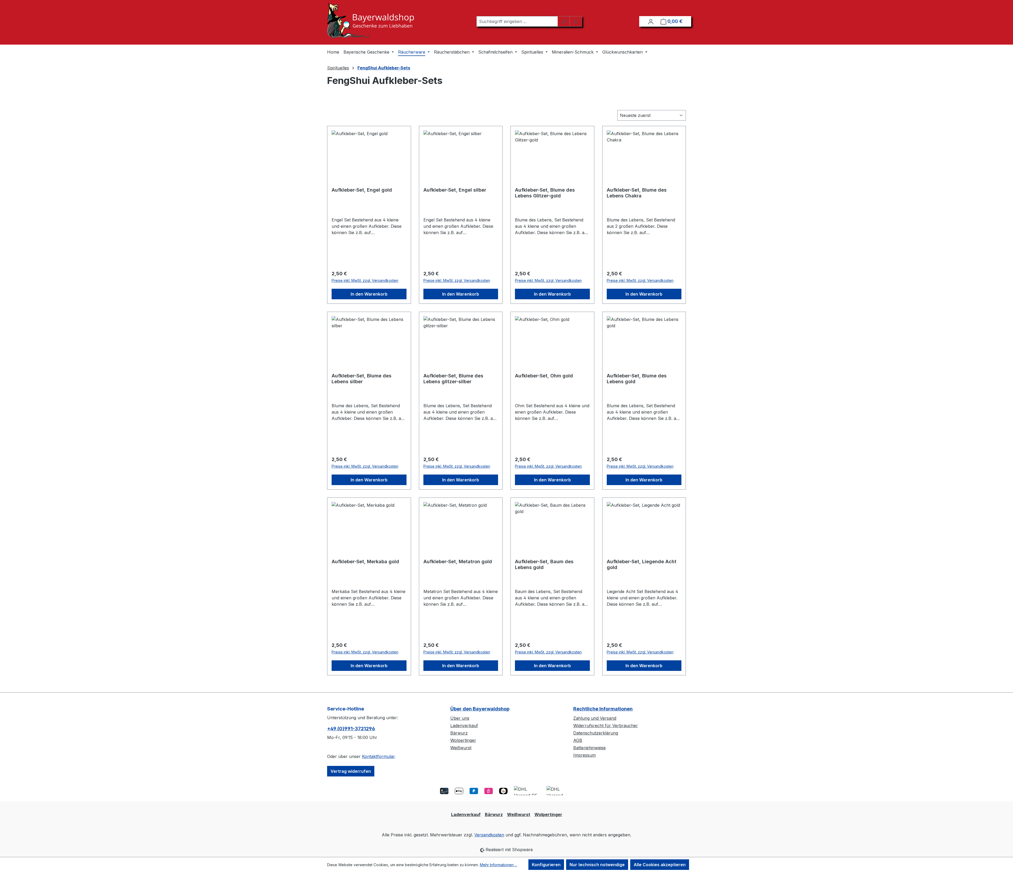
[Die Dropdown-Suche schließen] (576, 21)
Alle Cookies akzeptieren (660, 864)
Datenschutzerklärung (595, 733)
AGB (577, 740)
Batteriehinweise (589, 747)
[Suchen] (563, 21)
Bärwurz (459, 733)
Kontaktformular (378, 756)
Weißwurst (460, 747)
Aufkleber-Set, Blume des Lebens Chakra (637, 192)
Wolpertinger (463, 740)
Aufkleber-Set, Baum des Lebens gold (544, 564)
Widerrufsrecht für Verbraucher (605, 725)
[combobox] (517, 21)
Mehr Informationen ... (498, 864)
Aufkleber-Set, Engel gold (362, 190)
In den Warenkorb (369, 294)
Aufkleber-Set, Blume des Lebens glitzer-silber (453, 378)
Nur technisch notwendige (597, 864)
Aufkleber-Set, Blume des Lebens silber (361, 378)
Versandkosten (489, 834)
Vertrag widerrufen (351, 771)
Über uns (459, 718)
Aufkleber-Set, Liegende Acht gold (641, 564)
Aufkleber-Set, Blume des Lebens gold (637, 378)
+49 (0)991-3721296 (351, 728)
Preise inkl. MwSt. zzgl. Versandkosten (365, 280)
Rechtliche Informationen (603, 709)
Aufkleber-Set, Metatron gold (457, 561)
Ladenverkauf (464, 725)
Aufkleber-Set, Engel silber (454, 190)
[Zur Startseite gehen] (370, 20)
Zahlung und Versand (594, 718)
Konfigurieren (546, 864)
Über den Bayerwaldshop (479, 709)
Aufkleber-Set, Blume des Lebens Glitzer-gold (545, 192)
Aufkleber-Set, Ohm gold (544, 375)
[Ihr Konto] (650, 21)
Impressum (584, 755)
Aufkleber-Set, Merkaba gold (365, 561)
